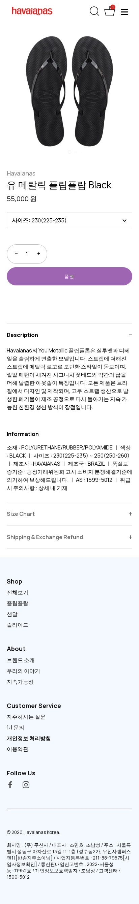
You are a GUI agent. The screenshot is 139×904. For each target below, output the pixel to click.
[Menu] (124, 11)
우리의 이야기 (23, 671)
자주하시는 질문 (26, 716)
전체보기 (17, 592)
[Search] (94, 12)
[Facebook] (10, 784)
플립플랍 (17, 603)
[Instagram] (26, 784)
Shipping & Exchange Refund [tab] (45, 537)
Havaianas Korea (41, 832)
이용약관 (17, 749)
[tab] (69, 424)
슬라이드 (17, 624)
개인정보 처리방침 (29, 738)
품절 (69, 276)
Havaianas (21, 173)
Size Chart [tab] (21, 514)
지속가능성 (20, 681)
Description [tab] (22, 335)
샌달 (12, 614)
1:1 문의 (15, 727)
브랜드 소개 (21, 660)
